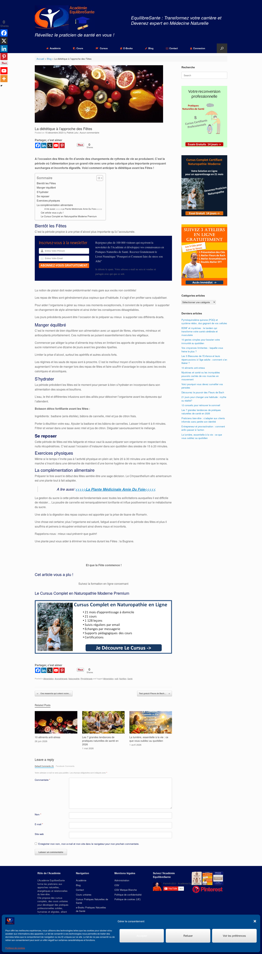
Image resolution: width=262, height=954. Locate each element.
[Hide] (1, 85)
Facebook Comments (65, 766)
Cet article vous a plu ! (52, 212)
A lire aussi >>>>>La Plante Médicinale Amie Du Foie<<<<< (73, 208)
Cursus (104, 48)
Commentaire (42, 779)
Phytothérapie (87, 678)
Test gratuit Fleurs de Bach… (154, 693)
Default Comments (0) (44, 766)
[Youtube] (56, 145)
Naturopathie (73, 678)
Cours (79, 48)
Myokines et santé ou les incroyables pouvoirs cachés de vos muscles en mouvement (200, 376)
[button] (255, 921)
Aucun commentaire (89, 132)
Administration (121, 880)
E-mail (39, 824)
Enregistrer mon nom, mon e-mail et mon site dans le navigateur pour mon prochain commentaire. (88, 843)
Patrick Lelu (72, 132)
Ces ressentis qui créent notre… (54, 693)
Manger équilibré (46, 187)
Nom (38, 814)
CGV (116, 885)
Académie (55, 48)
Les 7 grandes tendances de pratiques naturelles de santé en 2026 (201, 411)
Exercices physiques (48, 200)
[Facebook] (37, 145)
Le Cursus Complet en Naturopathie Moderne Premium (69, 216)
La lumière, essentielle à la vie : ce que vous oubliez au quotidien (201, 436)
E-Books (128, 48)
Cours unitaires (83, 894)
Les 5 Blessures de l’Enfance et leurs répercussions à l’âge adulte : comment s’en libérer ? (204, 359)
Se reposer (43, 196)
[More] (3, 78)
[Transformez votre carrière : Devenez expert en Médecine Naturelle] (65, 17)
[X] (50, 145)
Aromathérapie (61, 678)
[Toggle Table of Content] (98, 178)
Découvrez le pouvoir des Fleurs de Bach (202, 392)
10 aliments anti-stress (193, 367)
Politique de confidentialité (128, 894)
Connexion (199, 48)
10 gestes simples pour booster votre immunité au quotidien (200, 341)
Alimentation (48, 678)
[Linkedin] (44, 145)
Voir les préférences (234, 935)
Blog (150, 48)
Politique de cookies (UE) (127, 899)
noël (116, 678)
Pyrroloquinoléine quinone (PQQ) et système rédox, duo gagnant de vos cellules (204, 321)
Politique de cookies (15, 947)
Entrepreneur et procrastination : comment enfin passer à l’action (203, 428)
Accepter (142, 935)
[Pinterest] (62, 145)
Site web (39, 834)
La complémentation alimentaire (55, 205)
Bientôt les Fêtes (46, 183)
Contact (173, 48)
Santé (129, 678)
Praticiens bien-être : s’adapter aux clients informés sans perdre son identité (203, 419)
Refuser (188, 935)
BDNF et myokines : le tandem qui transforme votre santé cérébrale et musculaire (199, 331)
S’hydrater (42, 192)
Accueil (40, 58)
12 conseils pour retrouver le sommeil (200, 405)
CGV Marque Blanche (125, 889)
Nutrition (122, 678)
